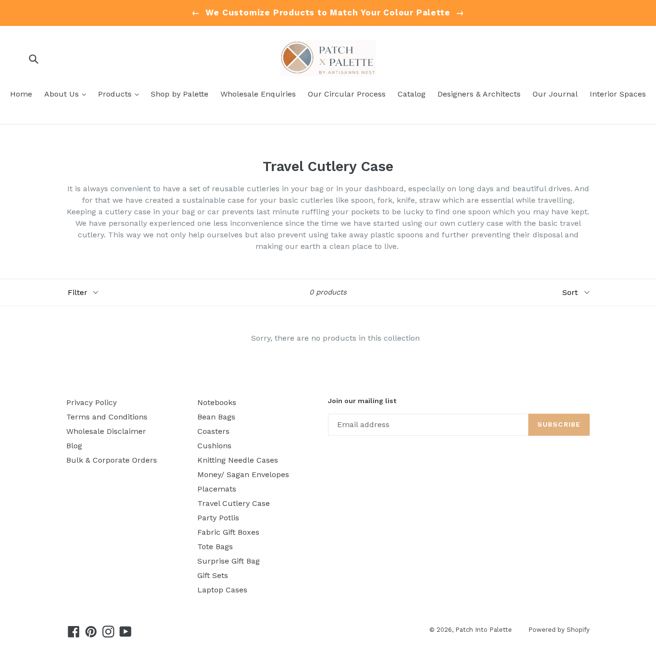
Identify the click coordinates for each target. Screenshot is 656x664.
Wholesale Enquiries (258, 93)
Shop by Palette (179, 93)
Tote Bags (215, 546)
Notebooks (216, 402)
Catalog (411, 93)
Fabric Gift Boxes (228, 532)
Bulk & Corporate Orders (111, 460)
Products (121, 93)
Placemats (216, 488)
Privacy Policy (91, 402)
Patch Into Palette (484, 629)
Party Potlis (218, 517)
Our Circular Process (347, 93)
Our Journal (555, 93)
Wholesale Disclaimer (106, 431)
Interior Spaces (618, 93)
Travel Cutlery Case (233, 503)
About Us (67, 93)
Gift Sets (212, 575)
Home (21, 93)
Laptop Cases (222, 589)
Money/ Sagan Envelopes (243, 474)
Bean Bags (216, 416)
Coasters (213, 431)
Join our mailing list (362, 401)
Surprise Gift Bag (228, 561)
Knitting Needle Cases (237, 460)
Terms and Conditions (106, 416)
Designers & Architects (479, 93)
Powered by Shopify (559, 629)
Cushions (214, 445)
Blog (74, 445)
